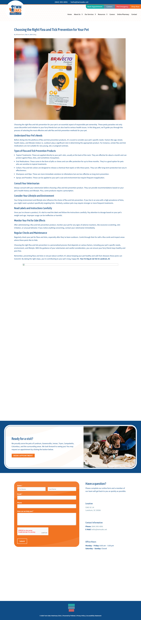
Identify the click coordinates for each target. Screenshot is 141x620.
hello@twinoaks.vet (99, 529)
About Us (77, 14)
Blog (34, 34)
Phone (19, 503)
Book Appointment (23, 455)
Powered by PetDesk (69, 616)
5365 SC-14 (89, 507)
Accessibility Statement (93, 616)
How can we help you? (25, 511)
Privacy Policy (81, 616)
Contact (134, 14)
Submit (22, 541)
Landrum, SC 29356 (93, 510)
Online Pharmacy (123, 14)
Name (20, 486)
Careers (112, 14)
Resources (101, 14)
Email (19, 494)
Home (70, 14)
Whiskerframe (20, 34)
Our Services (89, 14)
